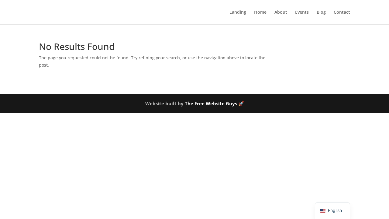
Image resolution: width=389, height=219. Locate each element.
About (280, 12)
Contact (342, 12)
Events (302, 12)
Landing (237, 12)
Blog (321, 12)
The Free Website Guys (211, 103)
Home (260, 12)
